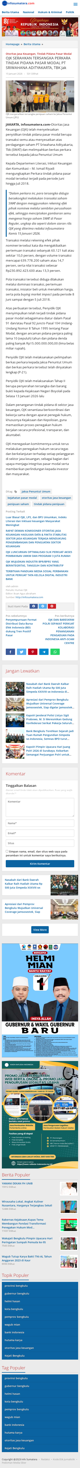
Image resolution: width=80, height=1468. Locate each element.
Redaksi (45, 1459)
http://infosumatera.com (29, 597)
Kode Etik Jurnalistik (64, 1459)
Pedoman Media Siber (14, 1462)
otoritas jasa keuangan (56, 498)
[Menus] (75, 4)
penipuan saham (18, 504)
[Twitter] (43, 606)
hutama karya (13, 1340)
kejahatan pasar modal (22, 498)
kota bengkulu (14, 1309)
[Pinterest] (52, 606)
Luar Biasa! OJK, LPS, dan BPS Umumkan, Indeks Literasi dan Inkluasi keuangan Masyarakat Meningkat (36, 521)
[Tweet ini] (21, 652)
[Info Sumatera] (18, 3)
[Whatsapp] (55, 652)
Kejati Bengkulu (15, 1355)
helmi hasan (12, 1301)
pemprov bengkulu (17, 1317)
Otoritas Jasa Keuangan (21, 54)
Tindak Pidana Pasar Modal (54, 54)
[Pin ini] (32, 652)
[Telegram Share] (44, 652)
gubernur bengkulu (17, 1293)
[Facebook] (34, 606)
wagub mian (12, 1324)
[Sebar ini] (10, 652)
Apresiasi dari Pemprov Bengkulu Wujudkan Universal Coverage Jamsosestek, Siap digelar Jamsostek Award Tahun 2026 (24, 911)
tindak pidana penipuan (49, 504)
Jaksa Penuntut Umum (36, 491)
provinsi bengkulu (16, 1285)
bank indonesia (14, 1332)
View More (40, 929)
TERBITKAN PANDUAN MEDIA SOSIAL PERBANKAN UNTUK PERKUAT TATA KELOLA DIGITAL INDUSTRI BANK (37, 575)
